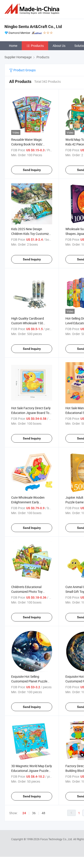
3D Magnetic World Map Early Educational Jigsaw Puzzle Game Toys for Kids (31, 770)
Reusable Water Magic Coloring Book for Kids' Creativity (27, 144)
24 (24, 813)
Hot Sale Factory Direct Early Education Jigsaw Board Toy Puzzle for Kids (31, 413)
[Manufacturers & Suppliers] (32, 9)
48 (43, 813)
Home (13, 45)
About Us (59, 45)
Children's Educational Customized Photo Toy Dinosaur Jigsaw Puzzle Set (30, 591)
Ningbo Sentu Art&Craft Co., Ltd (33, 26)
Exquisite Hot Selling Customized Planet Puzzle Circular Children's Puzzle (29, 681)
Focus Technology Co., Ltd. (56, 839)
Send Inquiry (32, 170)
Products (37, 45)
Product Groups (24, 70)
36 (34, 813)
